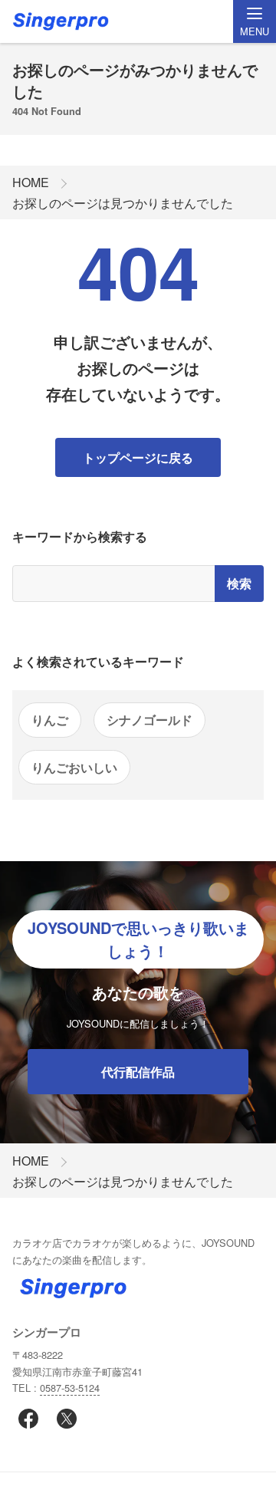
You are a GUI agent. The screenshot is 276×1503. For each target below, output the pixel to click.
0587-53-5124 (70, 1387)
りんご (49, 719)
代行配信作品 (138, 1071)
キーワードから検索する (79, 536)
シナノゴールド (149, 719)
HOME (30, 182)
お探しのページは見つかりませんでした (122, 203)
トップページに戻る (138, 457)
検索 (239, 583)
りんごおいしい (74, 767)
